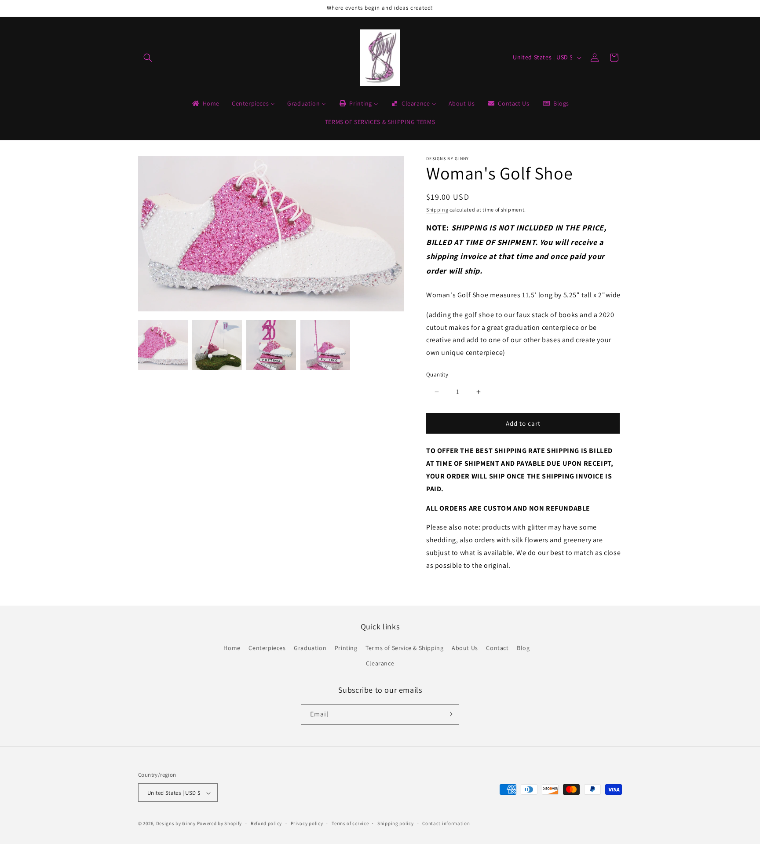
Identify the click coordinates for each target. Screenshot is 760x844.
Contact (497, 648)
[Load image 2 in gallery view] (217, 345)
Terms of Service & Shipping (404, 648)
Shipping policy (395, 823)
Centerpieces (266, 648)
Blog (523, 648)
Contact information (446, 823)
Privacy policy (307, 823)
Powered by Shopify (219, 824)
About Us (465, 648)
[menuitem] (205, 103)
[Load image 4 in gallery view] (325, 345)
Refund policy (266, 823)
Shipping (437, 209)
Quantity (437, 374)
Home (231, 648)
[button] (147, 57)
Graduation (310, 648)
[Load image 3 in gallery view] (271, 345)
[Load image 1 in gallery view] (163, 345)
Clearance (380, 664)
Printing (346, 648)
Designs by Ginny (176, 824)
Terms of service (350, 823)
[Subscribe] (449, 714)
